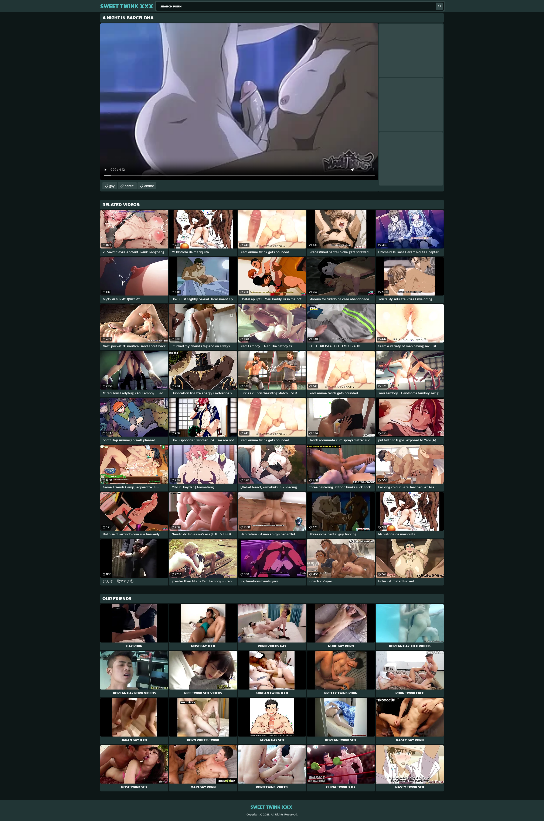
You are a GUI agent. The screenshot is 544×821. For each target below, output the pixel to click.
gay (112, 185)
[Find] (439, 6)
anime (149, 185)
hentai (130, 185)
